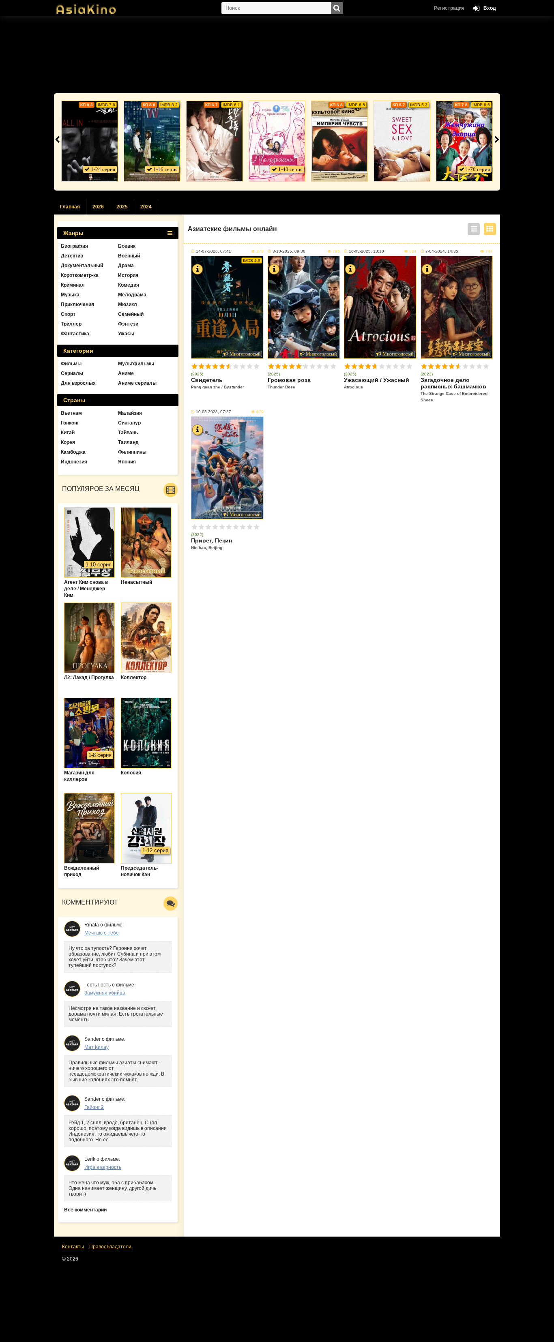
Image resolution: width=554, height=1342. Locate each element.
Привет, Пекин (211, 543)
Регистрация (449, 8)
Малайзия (130, 413)
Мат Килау (96, 1047)
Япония (127, 462)
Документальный (82, 265)
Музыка (70, 295)
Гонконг (70, 423)
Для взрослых (78, 383)
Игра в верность (102, 1167)
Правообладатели (110, 1247)
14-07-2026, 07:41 (213, 251)
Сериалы (72, 373)
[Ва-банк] (89, 141)
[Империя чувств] (339, 141)
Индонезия (74, 462)
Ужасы (126, 334)
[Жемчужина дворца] (464, 141)
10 (256, 366)
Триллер (71, 324)
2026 (98, 207)
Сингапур (129, 423)
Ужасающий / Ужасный (376, 383)
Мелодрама (132, 295)
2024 (146, 207)
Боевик (126, 246)
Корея (68, 442)
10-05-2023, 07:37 (213, 411)
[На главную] (94, 6)
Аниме (126, 373)
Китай (68, 432)
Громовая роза (289, 383)
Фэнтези (128, 324)
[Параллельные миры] (152, 141)
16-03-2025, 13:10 (366, 251)
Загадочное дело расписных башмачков (454, 389)
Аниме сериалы (137, 383)
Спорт (68, 314)
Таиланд (128, 442)
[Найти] (337, 8)
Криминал (73, 285)
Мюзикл (127, 304)
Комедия (128, 285)
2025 (122, 207)
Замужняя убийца (104, 993)
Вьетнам (71, 413)
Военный (129, 256)
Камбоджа (73, 452)
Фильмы (71, 364)
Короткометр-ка (80, 275)
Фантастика (75, 334)
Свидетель (217, 383)
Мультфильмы (136, 364)
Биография (74, 246)
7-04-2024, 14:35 (441, 251)
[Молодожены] (277, 141)
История (128, 275)
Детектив (72, 256)
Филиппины (132, 452)
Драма (126, 265)
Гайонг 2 (94, 1107)
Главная (70, 207)
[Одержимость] (214, 141)
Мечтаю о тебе (101, 933)
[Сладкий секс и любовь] (402, 141)
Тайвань (128, 432)
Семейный (131, 314)
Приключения (77, 304)
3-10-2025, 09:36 (289, 251)
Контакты (73, 1247)
